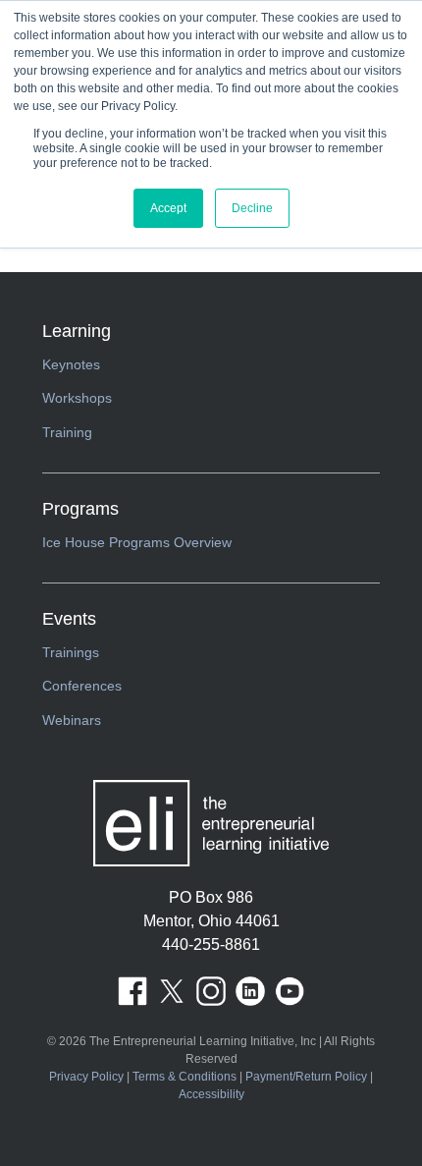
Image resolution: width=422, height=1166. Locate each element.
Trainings (70, 652)
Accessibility (211, 1094)
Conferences (82, 686)
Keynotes (71, 364)
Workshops (77, 398)
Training (67, 432)
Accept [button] (168, 208)
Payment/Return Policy (306, 1076)
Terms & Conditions (184, 1076)
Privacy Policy (86, 1076)
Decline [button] (252, 208)
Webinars (71, 720)
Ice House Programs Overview (137, 542)
